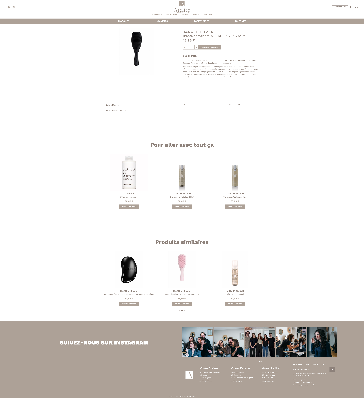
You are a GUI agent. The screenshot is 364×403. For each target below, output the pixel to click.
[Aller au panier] (351, 7)
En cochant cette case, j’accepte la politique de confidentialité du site (310, 374)
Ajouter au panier (210, 47)
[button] (179, 310)
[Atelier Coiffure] (182, 7)
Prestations (171, 14)
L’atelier (156, 14)
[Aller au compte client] (356, 7)
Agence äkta (191, 396)
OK (332, 369)
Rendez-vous (340, 7)
